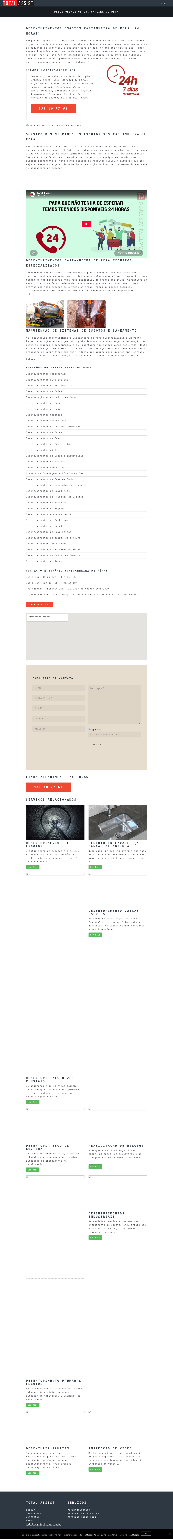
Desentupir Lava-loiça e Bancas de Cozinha (116, 844)
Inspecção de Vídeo (110, 1448)
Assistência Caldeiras (83, 1513)
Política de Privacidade (43, 1524)
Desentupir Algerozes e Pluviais (52, 1079)
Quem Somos (33, 1513)
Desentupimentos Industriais (107, 1215)
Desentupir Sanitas (47, 1448)
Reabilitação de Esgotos (116, 1145)
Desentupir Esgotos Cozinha (47, 1147)
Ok (146, 1533)
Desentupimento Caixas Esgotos (114, 912)
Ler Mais (33, 867)
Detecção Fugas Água (81, 1517)
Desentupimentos (78, 1510)
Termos (30, 1520)
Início (30, 1510)
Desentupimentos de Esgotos (47, 844)
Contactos (33, 1517)
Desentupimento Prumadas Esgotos (53, 1382)
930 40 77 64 (53, 108)
